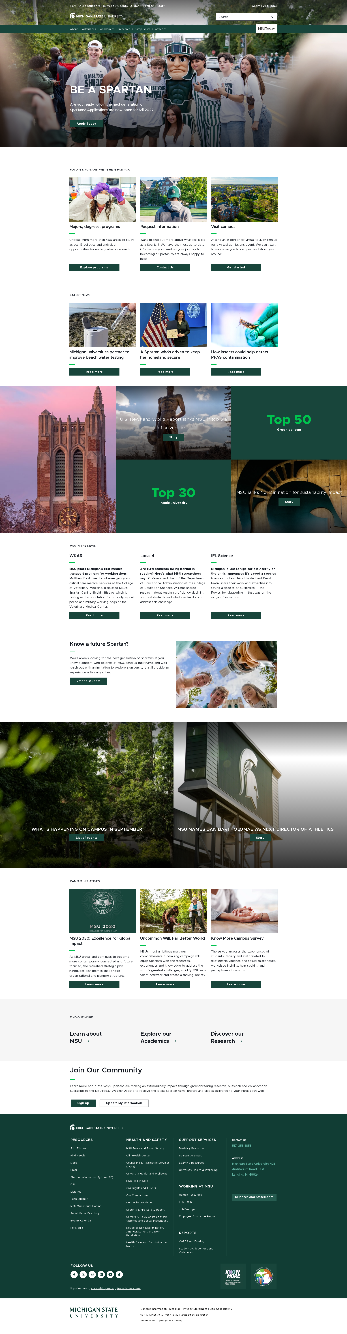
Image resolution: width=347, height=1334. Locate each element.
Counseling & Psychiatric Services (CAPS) (148, 1165)
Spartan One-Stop (190, 1155)
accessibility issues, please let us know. (116, 1288)
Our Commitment (137, 1195)
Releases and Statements (254, 1197)
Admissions (89, 29)
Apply (256, 6)
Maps (73, 1163)
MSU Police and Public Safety (145, 1148)
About (74, 29)
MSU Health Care (137, 1181)
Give (274, 6)
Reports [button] (188, 1233)
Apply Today (86, 123)
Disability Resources (191, 1148)
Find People (78, 1155)
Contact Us (165, 267)
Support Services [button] (197, 1140)
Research (124, 29)
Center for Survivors (139, 1202)
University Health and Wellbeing (147, 1174)
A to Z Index (78, 1148)
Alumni (135, 6)
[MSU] (173, 1131)
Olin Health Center (138, 1155)
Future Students (88, 6)
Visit (265, 6)
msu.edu (174, 1315)
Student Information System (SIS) (91, 1177)
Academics (107, 29)
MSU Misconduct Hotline (86, 1206)
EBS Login (185, 1202)
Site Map (175, 1309)
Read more (94, 371)
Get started (236, 267)
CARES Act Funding (192, 1241)
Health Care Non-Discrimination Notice (146, 1244)
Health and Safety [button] (146, 1140)
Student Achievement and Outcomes (196, 1250)
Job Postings (187, 1209)
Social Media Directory (85, 1213)
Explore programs (94, 267)
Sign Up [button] (83, 1103)
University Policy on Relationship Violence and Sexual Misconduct (147, 1219)
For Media (76, 1228)
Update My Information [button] (124, 1103)
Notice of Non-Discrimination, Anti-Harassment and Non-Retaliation (145, 1232)
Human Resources (190, 1195)
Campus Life (142, 29)
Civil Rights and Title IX (141, 1188)
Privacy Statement (195, 1309)
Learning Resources (191, 1163)
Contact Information (153, 1309)
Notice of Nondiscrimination (194, 1315)
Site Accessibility (221, 1309)
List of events (86, 837)
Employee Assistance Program (198, 1216)
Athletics (160, 29)
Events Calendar (81, 1220)
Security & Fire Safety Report (145, 1210)
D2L (73, 1184)
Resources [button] (81, 1140)
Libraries (75, 1192)
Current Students (115, 6)
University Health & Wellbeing (198, 1170)
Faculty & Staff (154, 6)
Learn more (94, 984)
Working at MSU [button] (196, 1186)
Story (173, 437)
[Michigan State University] (138, 16)
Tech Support (79, 1199)
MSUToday (266, 28)
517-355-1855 (242, 1145)
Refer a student (88, 681)
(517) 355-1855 (156, 1315)
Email (74, 1170)
